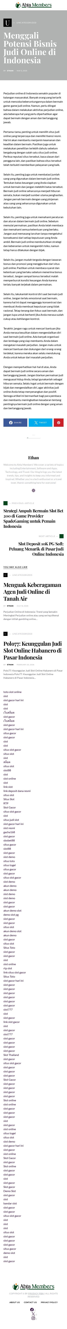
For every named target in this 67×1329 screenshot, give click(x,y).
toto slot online (12, 691)
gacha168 (9, 832)
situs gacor (9, 733)
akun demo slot (12, 910)
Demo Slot (9, 1191)
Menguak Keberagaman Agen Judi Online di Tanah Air (32, 591)
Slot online (9, 1100)
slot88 (7, 770)
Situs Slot (8, 799)
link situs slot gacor (14, 972)
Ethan (10, 71)
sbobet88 (9, 840)
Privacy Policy (49, 1302)
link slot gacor (11, 1021)
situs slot (8, 753)
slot (5, 696)
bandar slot (10, 1203)
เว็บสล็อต (8, 712)
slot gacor (9, 716)
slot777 (8, 1009)
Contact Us (30, 1302)
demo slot (9, 1252)
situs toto (9, 861)
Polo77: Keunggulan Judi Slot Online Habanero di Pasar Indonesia (32, 650)
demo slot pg (11, 914)
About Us (14, 1302)
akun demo (9, 885)
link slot (8, 786)
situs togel (9, 865)
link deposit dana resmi (17, 790)
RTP (5, 803)
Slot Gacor (9, 807)
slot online (9, 778)
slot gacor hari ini (13, 700)
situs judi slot (11, 819)
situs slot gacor (12, 749)
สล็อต (6, 762)
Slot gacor (9, 1186)
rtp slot (7, 968)
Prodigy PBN (36, 1293)
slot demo (9, 856)
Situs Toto (9, 947)
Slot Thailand (11, 1054)
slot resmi (9, 828)
